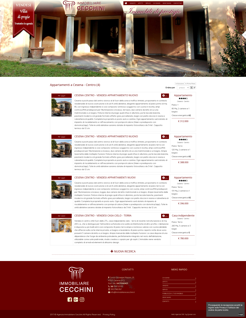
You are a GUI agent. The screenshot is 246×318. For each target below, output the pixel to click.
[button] (132, 3)
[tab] (123, 252)
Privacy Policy (109, 314)
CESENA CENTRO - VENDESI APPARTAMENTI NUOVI (105, 177)
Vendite (165, 285)
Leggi (240, 314)
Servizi (165, 289)
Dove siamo (166, 297)
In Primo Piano (190, 84)
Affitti (164, 282)
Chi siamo (165, 278)
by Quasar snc (190, 314)
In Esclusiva (180, 84)
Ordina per (170, 87)
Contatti (165, 301)
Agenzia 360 (180, 314)
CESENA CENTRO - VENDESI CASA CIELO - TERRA (102, 215)
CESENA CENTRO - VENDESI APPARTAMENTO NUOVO (106, 95)
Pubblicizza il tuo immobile (172, 293)
